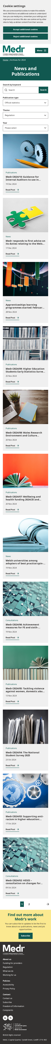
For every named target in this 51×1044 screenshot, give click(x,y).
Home (5, 60)
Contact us (7, 998)
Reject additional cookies (25, 36)
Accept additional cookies (25, 29)
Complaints (8, 1010)
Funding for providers (12, 963)
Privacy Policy (9, 988)
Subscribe (7, 1002)
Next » (48, 904)
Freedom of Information (13, 1006)
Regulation (8, 967)
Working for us (9, 975)
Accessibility (8, 984)
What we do (8, 971)
